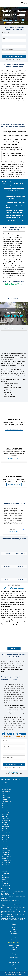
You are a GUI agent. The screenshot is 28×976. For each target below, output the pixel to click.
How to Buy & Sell (14, 945)
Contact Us (14, 940)
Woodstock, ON (6, 885)
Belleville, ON (5, 787)
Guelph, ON (5, 816)
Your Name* (5, 32)
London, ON (5, 824)
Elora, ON (4, 808)
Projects (14, 938)
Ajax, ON (4, 783)
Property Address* (7, 49)
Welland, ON (5, 879)
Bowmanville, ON (6, 789)
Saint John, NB (6, 854)
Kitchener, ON (5, 822)
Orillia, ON (4, 842)
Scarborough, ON (6, 856)
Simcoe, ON (5, 858)
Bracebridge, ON (6, 791)
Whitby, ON (5, 881)
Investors (14, 949)
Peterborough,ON (6, 846)
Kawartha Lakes (6, 820)
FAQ (14, 935)
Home (14, 927)
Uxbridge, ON (5, 871)
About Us (14, 929)
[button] (14, 429)
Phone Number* (6, 44)
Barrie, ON (4, 785)
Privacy (14, 954)
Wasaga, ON (5, 875)
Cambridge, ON (6, 797)
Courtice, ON (5, 803)
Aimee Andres (14, 531)
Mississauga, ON (6, 830)
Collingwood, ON (6, 801)
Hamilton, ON (5, 818)
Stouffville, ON (5, 864)
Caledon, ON (5, 795)
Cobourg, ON (5, 799)
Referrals (14, 951)
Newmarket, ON (6, 833)
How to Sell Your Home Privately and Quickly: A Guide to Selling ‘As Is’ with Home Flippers (12, 893)
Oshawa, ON (5, 844)
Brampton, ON (5, 793)
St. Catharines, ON (6, 860)
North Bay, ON (5, 835)
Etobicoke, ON (5, 810)
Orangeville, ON (6, 839)
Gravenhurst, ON (6, 814)
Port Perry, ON (5, 852)
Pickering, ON (5, 848)
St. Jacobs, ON (6, 862)
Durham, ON (5, 805)
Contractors (14, 947)
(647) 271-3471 (14, 298)
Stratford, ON (5, 867)
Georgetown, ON (6, 812)
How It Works (14, 931)
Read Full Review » (7, 525)
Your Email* (5, 38)
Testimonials (14, 933)
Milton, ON (4, 828)
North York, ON (6, 837)
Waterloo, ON (5, 877)
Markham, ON (5, 826)
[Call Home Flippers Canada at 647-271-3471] (14, 291)
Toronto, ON (5, 869)
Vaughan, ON (5, 873)
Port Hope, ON (6, 850)
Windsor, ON (5, 883)
